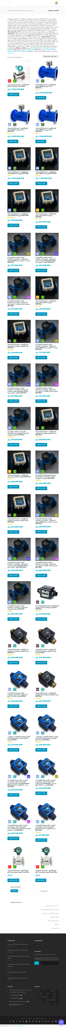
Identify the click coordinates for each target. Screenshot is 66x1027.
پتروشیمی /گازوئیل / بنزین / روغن (50, 913)
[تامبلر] (29, 1021)
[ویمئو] (36, 1021)
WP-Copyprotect (19, 1026)
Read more (41, 97)
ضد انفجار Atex (55, 917)
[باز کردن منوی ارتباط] (61, 1022)
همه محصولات (55, 928)
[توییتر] (13, 1021)
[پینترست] (42, 1021)
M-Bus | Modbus (30, 49)
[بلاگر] (26, 1021)
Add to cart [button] (13, 94)
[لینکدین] (23, 1021)
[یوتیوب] (39, 1021)
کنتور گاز (57, 924)
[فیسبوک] (10, 1021)
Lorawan (52, 48)
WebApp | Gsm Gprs (37, 48)
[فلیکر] (49, 1021)
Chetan (11, 1026)
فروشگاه (13, 10)
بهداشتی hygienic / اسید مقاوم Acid (49, 909)
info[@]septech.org (17, 1004)
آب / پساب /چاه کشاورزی (52, 906)
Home (8, 10)
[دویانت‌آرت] (33, 1021)
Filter (14, 890)
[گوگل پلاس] (16, 1021)
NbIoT (46, 48)
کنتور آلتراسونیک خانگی (53, 920)
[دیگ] (46, 1021)
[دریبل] (19, 1021)
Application (11, 49)
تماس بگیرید (10, 53)
